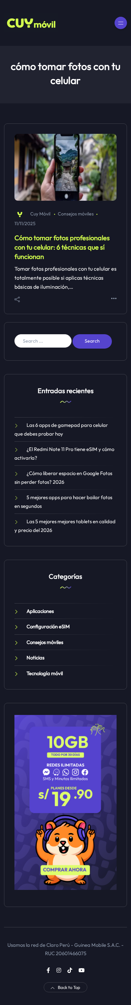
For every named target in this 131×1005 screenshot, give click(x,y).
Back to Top (69, 987)
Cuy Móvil (40, 214)
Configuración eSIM (48, 626)
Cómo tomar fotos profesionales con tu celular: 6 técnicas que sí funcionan (62, 247)
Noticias (35, 657)
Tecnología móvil (45, 673)
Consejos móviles (76, 214)
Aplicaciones (40, 611)
